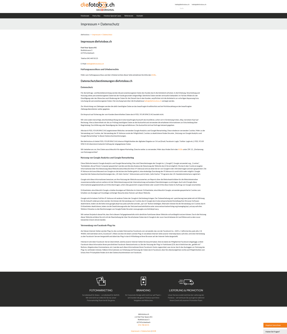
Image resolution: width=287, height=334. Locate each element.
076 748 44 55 (143, 325)
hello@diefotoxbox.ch (95, 64)
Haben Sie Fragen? (272, 332)
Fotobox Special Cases (112, 16)
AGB (154, 331)
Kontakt (140, 16)
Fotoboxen (85, 16)
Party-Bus (96, 16)
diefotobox (85, 34)
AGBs (153, 75)
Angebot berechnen (273, 325)
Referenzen (128, 16)
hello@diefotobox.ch (182, 4)
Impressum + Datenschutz (141, 331)
